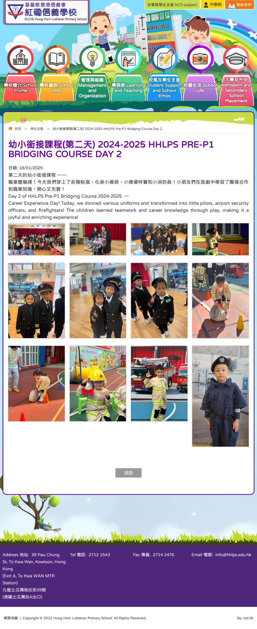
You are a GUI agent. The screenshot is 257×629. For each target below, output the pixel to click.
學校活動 (36, 128)
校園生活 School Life (200, 88)
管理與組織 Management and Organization (92, 88)
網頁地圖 (11, 618)
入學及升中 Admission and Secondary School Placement (236, 90)
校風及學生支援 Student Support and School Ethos (164, 88)
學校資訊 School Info (56, 88)
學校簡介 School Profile (20, 88)
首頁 (18, 128)
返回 (128, 473)
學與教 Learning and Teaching (128, 88)
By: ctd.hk (245, 618)
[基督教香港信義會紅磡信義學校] (47, 24)
